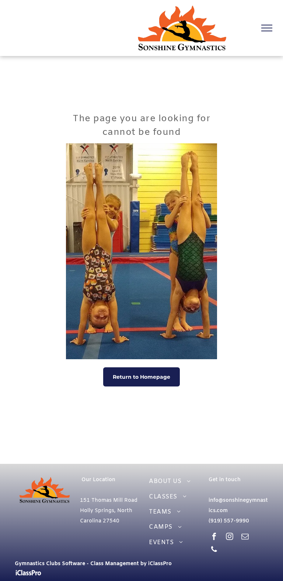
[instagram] (229, 537)
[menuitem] (174, 481)
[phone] (214, 550)
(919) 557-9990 (229, 521)
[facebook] (214, 537)
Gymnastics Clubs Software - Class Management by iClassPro (93, 563)
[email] (245, 537)
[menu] (266, 28)
